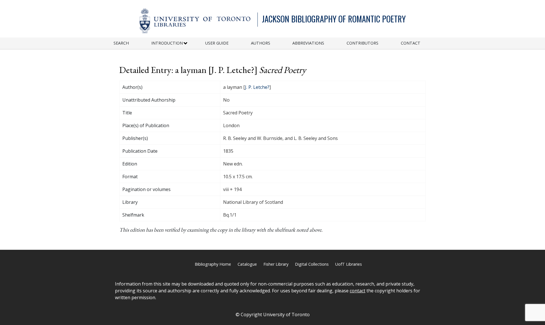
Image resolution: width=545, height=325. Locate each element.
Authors (260, 43)
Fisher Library (275, 264)
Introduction (167, 43)
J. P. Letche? (257, 87)
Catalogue (247, 264)
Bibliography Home (213, 264)
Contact (410, 43)
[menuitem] (132, 43)
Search (121, 43)
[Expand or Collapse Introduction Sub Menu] (185, 43)
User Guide (217, 43)
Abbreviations (308, 43)
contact (357, 291)
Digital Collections (312, 264)
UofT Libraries (348, 264)
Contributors (362, 43)
